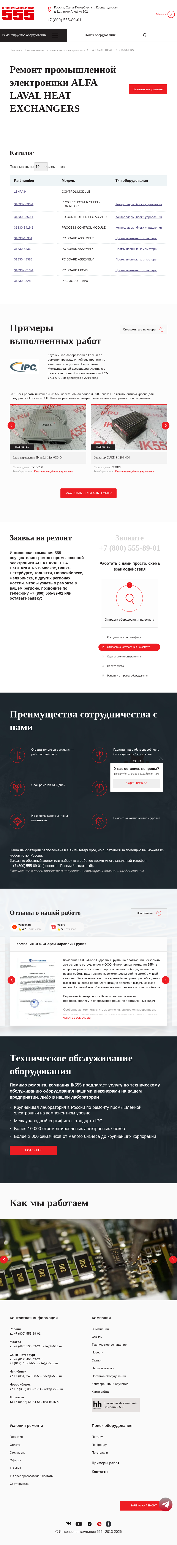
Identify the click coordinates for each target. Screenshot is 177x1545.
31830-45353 (23, 259)
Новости (97, 1352)
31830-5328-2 (23, 281)
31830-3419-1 (23, 227)
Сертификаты (19, 1483)
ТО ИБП (15, 1468)
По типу (97, 1436)
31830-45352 (23, 248)
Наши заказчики (103, 1368)
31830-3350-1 (23, 217)
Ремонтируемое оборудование (24, 35)
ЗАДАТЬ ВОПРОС (136, 783)
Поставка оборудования (109, 1376)
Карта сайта (100, 1391)
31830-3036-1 (23, 204)
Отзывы (97, 1336)
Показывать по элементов (37, 167)
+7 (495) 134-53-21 (27, 1346)
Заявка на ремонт (144, 1505)
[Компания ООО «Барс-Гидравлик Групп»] (37, 988)
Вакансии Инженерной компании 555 (120, 1405)
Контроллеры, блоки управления (138, 204)
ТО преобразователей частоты (31, 1476)
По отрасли (100, 1452)
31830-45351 (23, 238)
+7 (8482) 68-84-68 (27, 1402)
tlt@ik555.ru (51, 1402)
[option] (48, 439)
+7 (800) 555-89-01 (64, 19)
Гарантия (16, 1436)
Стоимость (17, 1452)
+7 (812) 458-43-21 (27, 1359)
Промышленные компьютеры (136, 238)
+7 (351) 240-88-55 (27, 1376)
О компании (100, 1329)
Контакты (100, 1472)
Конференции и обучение (110, 1384)
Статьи (96, 1360)
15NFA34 (20, 191)
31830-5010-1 (23, 270)
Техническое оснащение (109, 1344)
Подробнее (33, 1150)
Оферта (15, 1460)
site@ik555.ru (52, 1346)
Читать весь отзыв (77, 1017)
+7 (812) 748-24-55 (23, 1363)
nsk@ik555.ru (53, 1389)
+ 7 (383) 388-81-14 (27, 1389)
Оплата (15, 1444)
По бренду (99, 1444)
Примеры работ (105, 1463)
